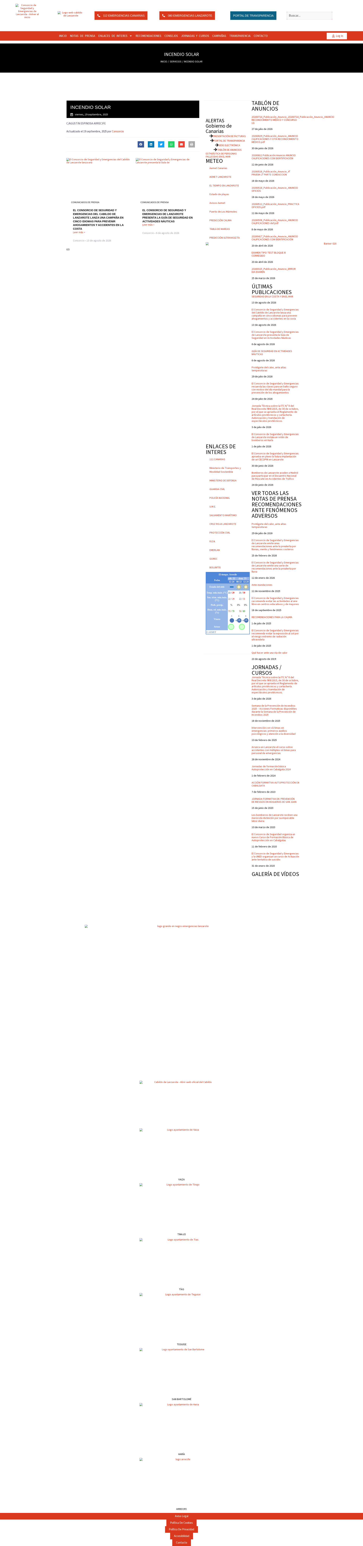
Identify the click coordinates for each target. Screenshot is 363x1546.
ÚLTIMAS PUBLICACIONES (272, 289)
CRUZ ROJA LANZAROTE (222, 524)
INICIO (63, 36)
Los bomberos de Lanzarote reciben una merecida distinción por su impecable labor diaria (274, 818)
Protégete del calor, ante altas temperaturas (269, 369)
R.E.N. (212, 541)
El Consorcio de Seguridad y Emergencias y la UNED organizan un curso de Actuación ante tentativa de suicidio (275, 857)
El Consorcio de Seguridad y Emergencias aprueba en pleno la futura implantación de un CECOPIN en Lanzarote (275, 457)
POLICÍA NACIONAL (219, 498)
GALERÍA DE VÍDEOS (275, 874)
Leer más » (79, 232)
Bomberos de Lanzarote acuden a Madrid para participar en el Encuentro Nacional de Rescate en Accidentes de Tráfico (275, 476)
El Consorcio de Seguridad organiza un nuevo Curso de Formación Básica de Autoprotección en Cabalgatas (273, 837)
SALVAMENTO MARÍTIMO (223, 515)
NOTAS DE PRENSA (82, 36)
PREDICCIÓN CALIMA (220, 220)
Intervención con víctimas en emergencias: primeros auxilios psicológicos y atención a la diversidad (274, 731)
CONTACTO (261, 36)
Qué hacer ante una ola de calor (269, 653)
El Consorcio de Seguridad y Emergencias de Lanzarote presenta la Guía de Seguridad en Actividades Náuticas (275, 335)
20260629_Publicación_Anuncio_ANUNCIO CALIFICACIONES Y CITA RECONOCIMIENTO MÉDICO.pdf (275, 139)
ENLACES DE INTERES (112, 36)
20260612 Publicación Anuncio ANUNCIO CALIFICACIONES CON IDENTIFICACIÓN (274, 157)
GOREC (213, 559)
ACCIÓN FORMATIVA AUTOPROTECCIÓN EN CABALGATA (275, 784)
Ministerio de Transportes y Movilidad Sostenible (225, 470)
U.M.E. (212, 507)
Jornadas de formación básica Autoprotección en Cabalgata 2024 (271, 768)
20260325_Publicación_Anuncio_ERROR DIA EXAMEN (274, 270)
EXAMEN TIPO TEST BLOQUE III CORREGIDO (269, 254)
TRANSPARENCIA (240, 36)
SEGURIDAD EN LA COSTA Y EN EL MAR (272, 297)
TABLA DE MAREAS (219, 229)
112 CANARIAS (217, 459)
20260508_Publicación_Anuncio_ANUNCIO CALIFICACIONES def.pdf (275, 221)
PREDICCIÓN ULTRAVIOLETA (224, 238)
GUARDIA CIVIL (217, 489)
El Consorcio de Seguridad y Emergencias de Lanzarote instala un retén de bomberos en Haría (275, 437)
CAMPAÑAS (219, 36)
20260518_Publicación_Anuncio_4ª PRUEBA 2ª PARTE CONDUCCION (271, 173)
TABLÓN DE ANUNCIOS (265, 106)
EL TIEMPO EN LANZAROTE (224, 186)
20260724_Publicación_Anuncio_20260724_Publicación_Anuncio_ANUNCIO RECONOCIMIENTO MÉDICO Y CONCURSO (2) (293, 120)
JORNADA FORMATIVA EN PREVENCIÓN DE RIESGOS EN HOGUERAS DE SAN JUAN (274, 800)
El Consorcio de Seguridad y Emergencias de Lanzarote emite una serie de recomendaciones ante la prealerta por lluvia (275, 567)
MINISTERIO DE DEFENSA (223, 480)
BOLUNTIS (215, 567)
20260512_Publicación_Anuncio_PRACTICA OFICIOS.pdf (275, 205)
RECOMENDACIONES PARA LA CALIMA (272, 617)
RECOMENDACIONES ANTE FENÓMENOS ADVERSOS (277, 510)
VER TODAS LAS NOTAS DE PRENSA (274, 496)
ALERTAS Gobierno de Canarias (219, 126)
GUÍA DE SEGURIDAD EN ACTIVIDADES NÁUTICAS (272, 352)
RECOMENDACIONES (148, 36)
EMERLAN (214, 550)
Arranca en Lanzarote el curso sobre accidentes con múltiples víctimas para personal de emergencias (274, 750)
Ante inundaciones (262, 585)
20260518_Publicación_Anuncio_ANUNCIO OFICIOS (275, 189)
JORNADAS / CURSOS (267, 670)
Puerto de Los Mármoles (223, 212)
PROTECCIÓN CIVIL (219, 533)
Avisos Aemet (217, 203)
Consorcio (118, 131)
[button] (141, 144)
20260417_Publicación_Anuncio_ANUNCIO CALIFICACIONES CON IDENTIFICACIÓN (275, 238)
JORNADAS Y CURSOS (195, 36)
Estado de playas (219, 194)
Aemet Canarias (218, 168)
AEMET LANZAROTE (220, 177)
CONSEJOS (171, 36)
